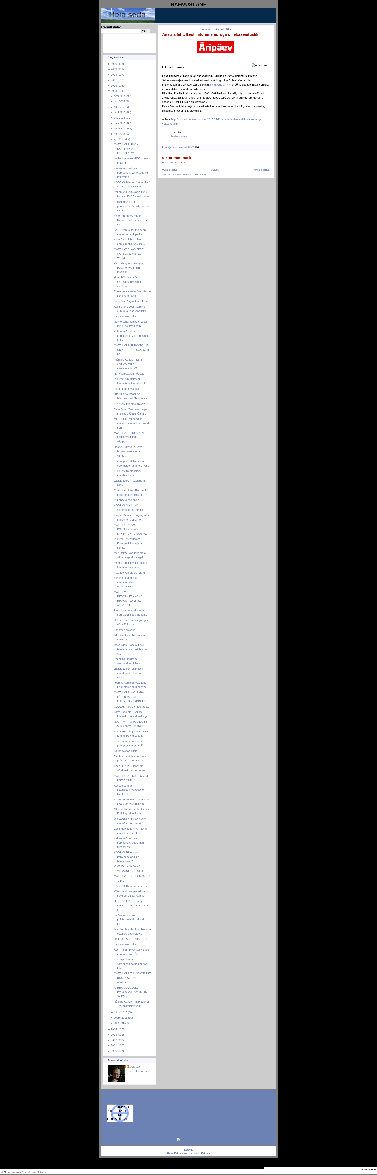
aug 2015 (119, 117)
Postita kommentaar (174, 162)
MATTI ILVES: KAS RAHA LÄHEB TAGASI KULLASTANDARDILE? (130, 697)
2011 (114, 1045)
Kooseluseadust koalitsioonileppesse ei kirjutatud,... (129, 790)
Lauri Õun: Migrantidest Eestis (131, 301)
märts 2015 (120, 1012)
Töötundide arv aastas (127, 388)
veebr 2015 (120, 1017)
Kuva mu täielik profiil (137, 1071)
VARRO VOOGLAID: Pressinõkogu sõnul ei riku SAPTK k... (131, 992)
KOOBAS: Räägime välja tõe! (131, 886)
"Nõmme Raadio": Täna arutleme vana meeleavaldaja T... (128, 364)
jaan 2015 (120, 1023)
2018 (114, 74)
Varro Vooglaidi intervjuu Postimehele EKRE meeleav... (128, 267)
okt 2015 (119, 107)
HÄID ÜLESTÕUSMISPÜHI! (130, 939)
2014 (114, 1029)
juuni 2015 (120, 128)
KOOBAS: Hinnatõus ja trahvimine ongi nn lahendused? (127, 857)
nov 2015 (119, 101)
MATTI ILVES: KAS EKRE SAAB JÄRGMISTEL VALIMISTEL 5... (129, 253)
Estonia (178, 1153)
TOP (373, 1169)
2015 (114, 90)
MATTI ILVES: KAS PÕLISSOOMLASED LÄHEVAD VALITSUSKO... (131, 529)
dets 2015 (120, 96)
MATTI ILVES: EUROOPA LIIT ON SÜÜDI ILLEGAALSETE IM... (132, 350)
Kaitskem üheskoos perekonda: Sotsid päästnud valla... (132, 206)
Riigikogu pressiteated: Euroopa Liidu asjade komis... (128, 543)
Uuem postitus (169, 170)
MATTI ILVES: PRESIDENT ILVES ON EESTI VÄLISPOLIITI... (130, 437)
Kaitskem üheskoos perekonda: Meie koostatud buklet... (131, 336)
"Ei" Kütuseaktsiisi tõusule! (129, 373)
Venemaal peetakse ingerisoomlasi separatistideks (125, 582)
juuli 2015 (120, 123)
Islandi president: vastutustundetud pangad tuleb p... (130, 964)
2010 (114, 1050)
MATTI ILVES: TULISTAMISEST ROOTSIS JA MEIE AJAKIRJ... (132, 978)
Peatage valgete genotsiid (129, 572)
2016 (114, 85)
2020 (114, 63)
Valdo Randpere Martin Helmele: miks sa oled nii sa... (130, 220)
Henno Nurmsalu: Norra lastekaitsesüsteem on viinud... (129, 451)
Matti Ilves (135, 1066)
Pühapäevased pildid (126, 500)
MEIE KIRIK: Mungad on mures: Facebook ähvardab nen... (132, 423)
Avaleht (215, 170)
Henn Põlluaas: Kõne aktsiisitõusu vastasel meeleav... (128, 282)
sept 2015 (120, 112)
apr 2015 (119, 139)
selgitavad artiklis (220, 84)
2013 (114, 1034)
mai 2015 (119, 133)
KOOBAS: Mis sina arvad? (129, 403)
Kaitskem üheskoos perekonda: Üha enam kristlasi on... (129, 842)
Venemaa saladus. (125, 629)
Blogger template (12, 1172)
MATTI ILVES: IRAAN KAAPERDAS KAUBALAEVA (126, 149)
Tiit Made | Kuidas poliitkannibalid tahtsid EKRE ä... (129, 919)
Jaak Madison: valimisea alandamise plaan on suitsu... (128, 673)
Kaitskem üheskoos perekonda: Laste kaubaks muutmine (131, 172)
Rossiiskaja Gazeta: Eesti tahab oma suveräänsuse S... (130, 649)
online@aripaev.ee (178, 136)
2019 (114, 69)
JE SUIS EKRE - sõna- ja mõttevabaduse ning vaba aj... (131, 905)
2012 (114, 1040)
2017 (114, 80)
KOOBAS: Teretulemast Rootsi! (132, 706)
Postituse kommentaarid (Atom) (189, 174)
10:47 (191, 147)
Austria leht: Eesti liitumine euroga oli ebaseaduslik (210, 34)
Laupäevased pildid (125, 316)
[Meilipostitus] (196, 147)
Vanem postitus (261, 170)
